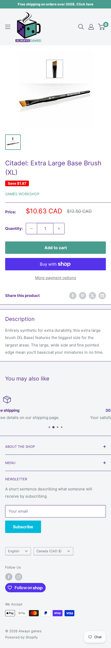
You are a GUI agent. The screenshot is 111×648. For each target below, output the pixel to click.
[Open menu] (7, 27)
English (13, 551)
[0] (101, 27)
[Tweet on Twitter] (92, 295)
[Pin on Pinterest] (82, 295)
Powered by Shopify (21, 637)
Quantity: (14, 228)
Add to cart (55, 247)
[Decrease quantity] (31, 228)
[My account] (91, 27)
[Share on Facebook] (72, 295)
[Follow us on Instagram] (18, 576)
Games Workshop (22, 194)
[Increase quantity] (58, 228)
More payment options (55, 277)
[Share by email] (102, 295)
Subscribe (23, 526)
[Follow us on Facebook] (8, 576)
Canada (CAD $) (49, 551)
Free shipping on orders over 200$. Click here (55, 4)
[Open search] (81, 27)
